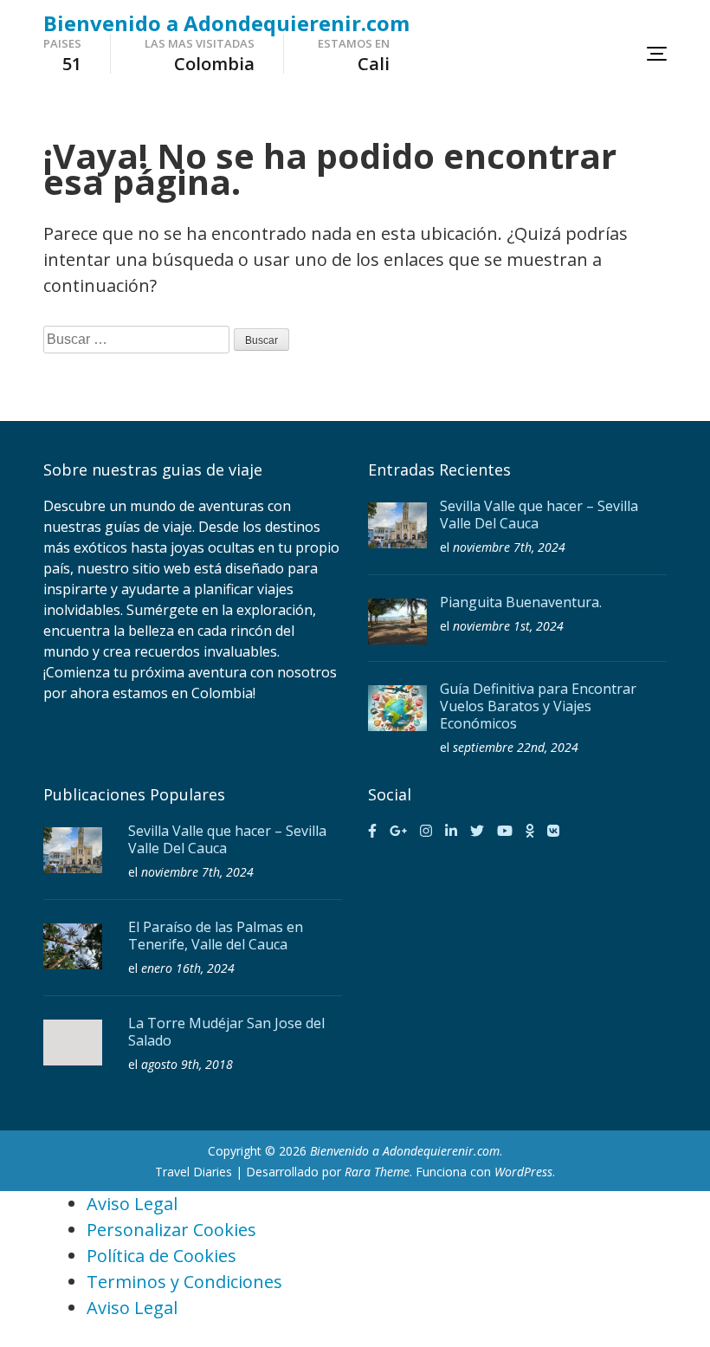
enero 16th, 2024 (188, 968)
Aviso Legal (132, 1203)
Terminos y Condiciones (184, 1281)
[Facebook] (372, 830)
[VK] (553, 830)
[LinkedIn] (451, 830)
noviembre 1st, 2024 (508, 626)
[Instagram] (426, 830)
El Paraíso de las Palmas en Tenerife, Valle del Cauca (215, 935)
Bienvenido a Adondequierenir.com (226, 23)
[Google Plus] (398, 830)
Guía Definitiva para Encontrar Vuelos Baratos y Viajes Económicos (538, 706)
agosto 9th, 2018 (187, 1064)
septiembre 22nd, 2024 (515, 747)
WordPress (523, 1171)
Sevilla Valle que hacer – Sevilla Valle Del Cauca (539, 514)
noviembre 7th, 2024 (509, 547)
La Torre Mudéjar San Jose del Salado (226, 1031)
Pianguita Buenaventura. (521, 602)
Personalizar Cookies (171, 1229)
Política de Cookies (161, 1255)
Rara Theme (377, 1171)
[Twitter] (477, 830)
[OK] (530, 830)
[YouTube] (505, 830)
